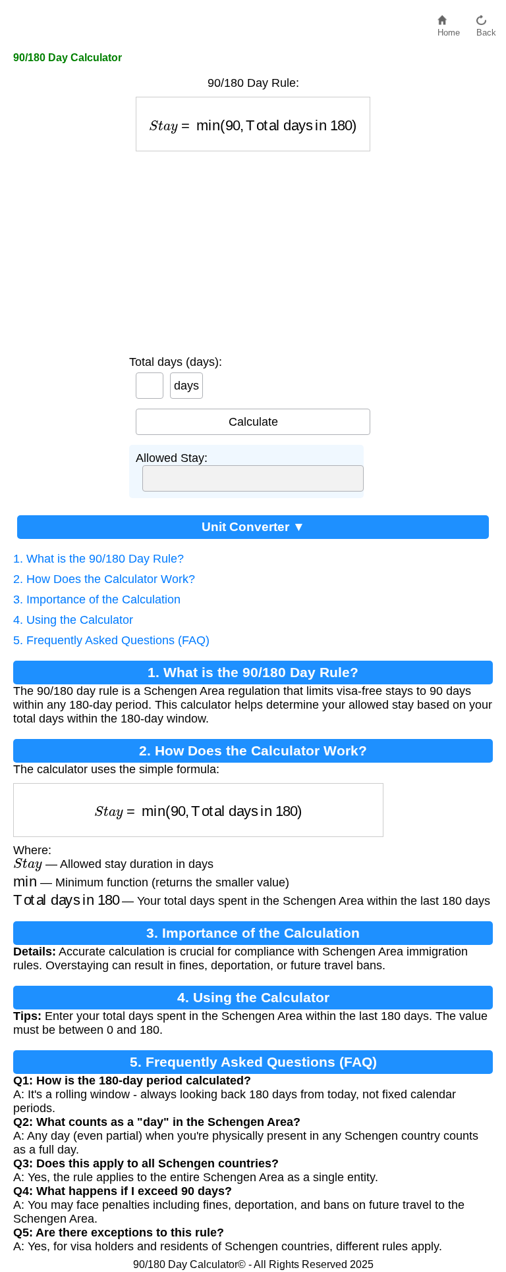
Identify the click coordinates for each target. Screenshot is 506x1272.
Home (448, 29)
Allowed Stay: (172, 458)
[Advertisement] (253, 250)
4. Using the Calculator (73, 619)
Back (486, 29)
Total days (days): (175, 362)
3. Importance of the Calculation (97, 599)
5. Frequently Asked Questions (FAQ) (111, 640)
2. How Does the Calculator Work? (104, 579)
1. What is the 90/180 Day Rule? (98, 558)
